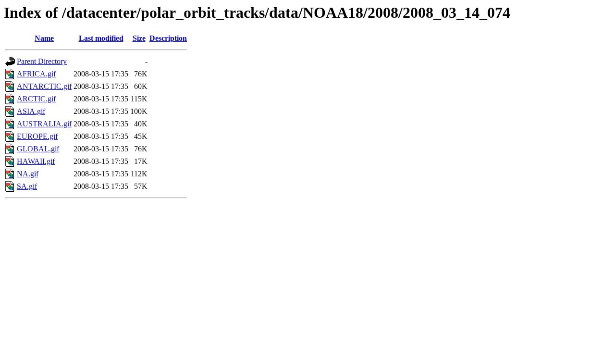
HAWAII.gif (36, 161)
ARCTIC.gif (36, 99)
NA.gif (27, 174)
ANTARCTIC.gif (44, 86)
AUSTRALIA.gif (44, 124)
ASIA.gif (31, 111)
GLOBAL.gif (38, 149)
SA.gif (27, 186)
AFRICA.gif (36, 74)
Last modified (101, 38)
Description (168, 38)
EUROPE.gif (37, 136)
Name (44, 38)
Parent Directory (42, 61)
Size (139, 38)
